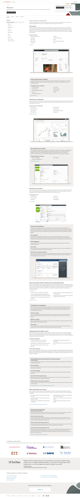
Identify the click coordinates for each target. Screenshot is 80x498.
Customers (12, 16)
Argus (9, 34)
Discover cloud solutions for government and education (49, 475)
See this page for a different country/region (61, 9)
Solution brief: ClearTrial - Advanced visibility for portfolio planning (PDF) (42, 385)
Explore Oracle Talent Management (12, 475)
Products (8, 16)
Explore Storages (32, 201)
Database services (10, 27)
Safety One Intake (10, 39)
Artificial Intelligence (11, 22)
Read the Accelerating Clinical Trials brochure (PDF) (39, 434)
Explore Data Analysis (32, 114)
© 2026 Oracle (8, 495)
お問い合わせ (38, 495)
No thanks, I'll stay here (69, 7)
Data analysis (10, 25)
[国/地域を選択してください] (73, 2)
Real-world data (10, 32)
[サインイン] (74, 2)
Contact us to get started (11, 12)
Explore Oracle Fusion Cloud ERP (11, 477)
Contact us (40, 489)
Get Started (22, 16)
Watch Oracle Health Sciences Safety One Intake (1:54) (38, 404)
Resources (17, 16)
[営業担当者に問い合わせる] (76, 2)
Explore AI (31, 44)
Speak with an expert (32, 300)
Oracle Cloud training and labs (11, 478)
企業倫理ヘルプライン (34, 495)
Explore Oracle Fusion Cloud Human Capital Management (49, 477)
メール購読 (29, 495)
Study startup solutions (11, 40)
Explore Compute (33, 95)
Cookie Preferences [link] (20, 495)
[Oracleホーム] (8, 2)
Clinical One (9, 30)
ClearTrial (9, 37)
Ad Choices (24, 495)
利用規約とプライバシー (14, 495)
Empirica (9, 35)
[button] (3, 2)
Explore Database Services (35, 161)
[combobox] (40, 2)
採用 (26, 495)
